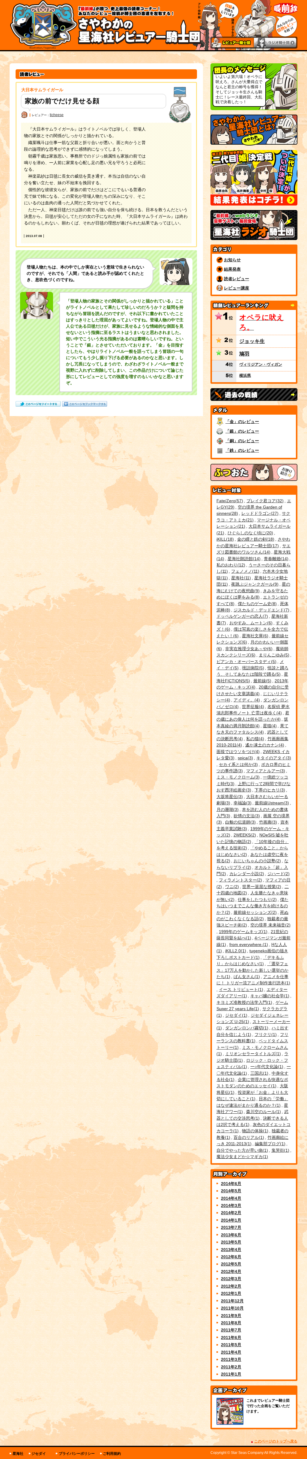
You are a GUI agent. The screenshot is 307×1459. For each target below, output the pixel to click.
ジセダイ (235, 1015)
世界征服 (252, 706)
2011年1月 (231, 1374)
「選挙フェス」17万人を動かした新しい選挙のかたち (252, 970)
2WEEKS (244, 835)
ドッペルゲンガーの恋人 (241, 616)
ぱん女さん (246, 976)
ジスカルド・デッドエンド (261, 610)
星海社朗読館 (243, 558)
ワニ (231, 886)
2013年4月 (231, 1249)
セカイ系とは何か (237, 764)
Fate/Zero (229, 500)
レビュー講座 (236, 288)
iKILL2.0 (235, 950)
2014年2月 (231, 1212)
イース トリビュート (240, 989)
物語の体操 (254, 1130)
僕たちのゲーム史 (256, 603)
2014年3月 (231, 1205)
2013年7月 (231, 1227)
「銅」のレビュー (242, 440)
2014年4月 (231, 1198)
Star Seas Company (247, 1453)
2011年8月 (231, 1322)
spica (245, 757)
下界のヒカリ (269, 790)
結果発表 (232, 269)
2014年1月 (231, 1220)
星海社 (240, 577)
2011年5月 (231, 1344)
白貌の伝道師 (239, 822)
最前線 (261, 680)
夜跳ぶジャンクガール (254, 584)
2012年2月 (231, 1286)
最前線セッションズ (254, 912)
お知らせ (232, 259)
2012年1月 (231, 1293)
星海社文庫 (254, 635)
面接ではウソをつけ (237, 751)
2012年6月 (231, 1256)
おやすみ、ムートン (250, 622)
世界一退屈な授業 (261, 886)
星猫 (269, 725)
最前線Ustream (271, 802)
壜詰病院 (252, 667)
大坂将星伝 (228, 796)
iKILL (224, 539)
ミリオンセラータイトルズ (252, 1053)
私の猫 (254, 738)
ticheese (57, 115)
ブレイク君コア (264, 500)
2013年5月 (231, 1242)
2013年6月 (231, 1234)
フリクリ (265, 1034)
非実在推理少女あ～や (248, 648)
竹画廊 (267, 822)
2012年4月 (231, 1271)
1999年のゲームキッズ (242, 931)
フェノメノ (244, 571)
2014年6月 (231, 1183)
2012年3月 (231, 1278)
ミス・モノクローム (237, 777)
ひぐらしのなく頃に (250, 532)
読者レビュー (236, 278)
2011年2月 (231, 1366)
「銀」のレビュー (242, 431)
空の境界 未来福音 (269, 925)
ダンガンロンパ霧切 (246, 1027)
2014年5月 (231, 1190)
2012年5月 (231, 1264)
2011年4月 (231, 1352)
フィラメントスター (240, 880)
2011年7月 (231, 1330)
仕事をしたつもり (256, 899)
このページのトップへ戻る (275, 1441)
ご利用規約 (112, 1453)
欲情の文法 (246, 815)
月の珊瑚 (226, 809)
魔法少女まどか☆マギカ (241, 1156)
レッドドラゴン (259, 513)
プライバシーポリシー (77, 1453)
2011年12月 (232, 1300)
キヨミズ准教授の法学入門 (243, 1002)
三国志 (258, 1073)
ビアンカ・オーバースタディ (245, 661)
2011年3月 (231, 1359)
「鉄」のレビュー (242, 450)
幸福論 (242, 802)
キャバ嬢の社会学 (269, 995)
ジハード (277, 873)
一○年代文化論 (266, 1066)
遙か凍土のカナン (264, 745)
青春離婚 (275, 558)
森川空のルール (262, 1111)
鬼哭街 (279, 1150)
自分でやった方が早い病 (241, 1150)
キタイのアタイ (273, 757)
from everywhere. (248, 944)
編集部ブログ (269, 1143)
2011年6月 (231, 1337)
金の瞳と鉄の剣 (255, 539)
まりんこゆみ (273, 655)
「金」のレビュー (242, 421)
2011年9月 (231, 1315)
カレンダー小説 (246, 873)
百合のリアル (248, 1137)
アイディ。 (246, 700)
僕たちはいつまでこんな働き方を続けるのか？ (252, 906)
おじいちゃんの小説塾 (256, 860)
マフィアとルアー (265, 770)
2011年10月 (232, 1308)
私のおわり (230, 565)
